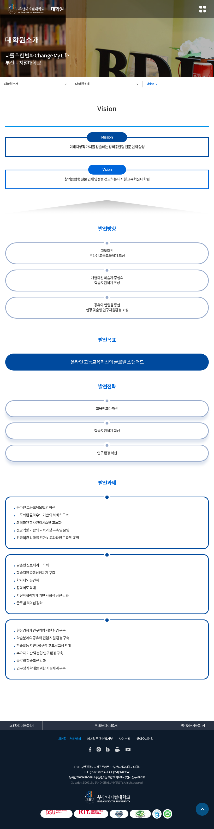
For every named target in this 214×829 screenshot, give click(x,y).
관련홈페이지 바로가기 (193, 725)
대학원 (57, 9)
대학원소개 (11, 84)
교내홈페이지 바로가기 (21, 725)
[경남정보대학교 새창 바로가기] (91, 814)
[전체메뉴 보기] (202, 9)
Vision (150, 84)
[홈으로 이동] (107, 797)
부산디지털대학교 (26, 9)
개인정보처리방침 (69, 739)
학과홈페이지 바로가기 (107, 725)
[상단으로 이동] (202, 807)
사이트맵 (124, 739)
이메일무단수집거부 (100, 739)
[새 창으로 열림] (90, 749)
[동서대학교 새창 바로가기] (56, 814)
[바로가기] (167, 814)
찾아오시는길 (144, 739)
